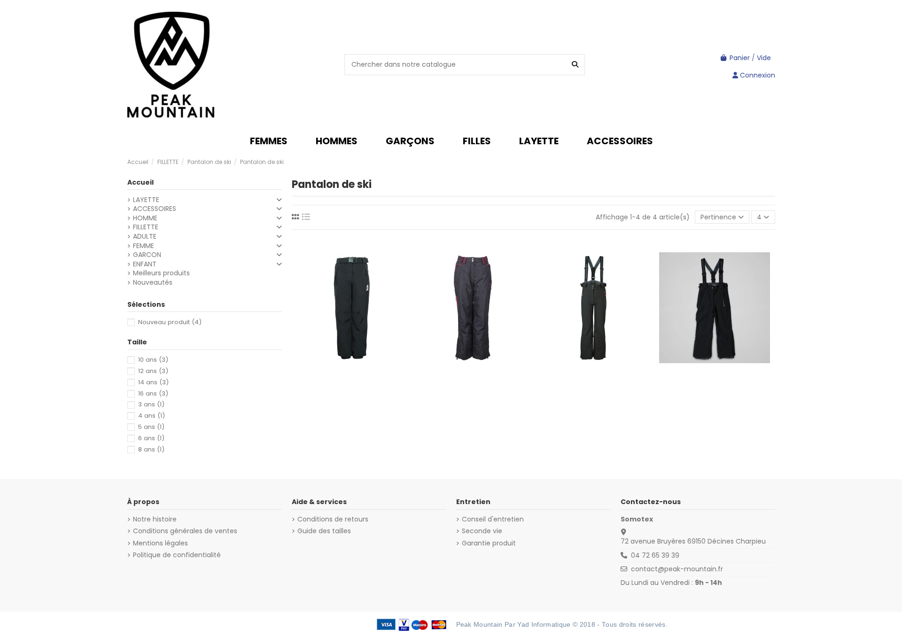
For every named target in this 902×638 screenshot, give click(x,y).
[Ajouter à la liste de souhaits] (338, 324)
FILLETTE (145, 227)
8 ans (151, 449)
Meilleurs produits (161, 273)
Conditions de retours (332, 519)
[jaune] (704, 308)
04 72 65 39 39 (655, 555)
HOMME (145, 218)
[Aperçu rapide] (365, 324)
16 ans (153, 393)
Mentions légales (160, 543)
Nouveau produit (170, 322)
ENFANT (144, 264)
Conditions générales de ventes (185, 531)
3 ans (151, 404)
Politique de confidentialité (177, 555)
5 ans (151, 426)
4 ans (151, 415)
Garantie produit (489, 543)
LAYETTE (146, 199)
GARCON (147, 254)
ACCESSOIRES (154, 208)
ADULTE (144, 236)
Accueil (140, 182)
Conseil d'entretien (493, 519)
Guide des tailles (324, 531)
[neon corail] (714, 308)
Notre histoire (155, 519)
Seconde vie (482, 531)
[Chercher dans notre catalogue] (575, 64)
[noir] (351, 308)
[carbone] (467, 308)
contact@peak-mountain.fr (677, 569)
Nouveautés (152, 282)
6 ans (151, 438)
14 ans (153, 382)
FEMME (143, 245)
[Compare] (351, 324)
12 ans (153, 370)
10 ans (153, 359)
